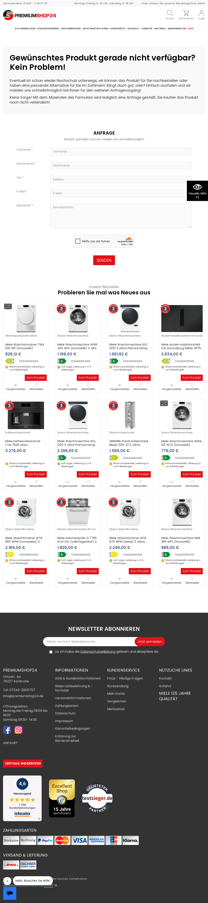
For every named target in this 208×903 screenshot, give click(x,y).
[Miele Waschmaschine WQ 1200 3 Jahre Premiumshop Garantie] (78, 415)
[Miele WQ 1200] (63, 457)
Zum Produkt (36, 378)
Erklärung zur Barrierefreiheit (67, 738)
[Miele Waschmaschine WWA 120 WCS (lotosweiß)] (182, 415)
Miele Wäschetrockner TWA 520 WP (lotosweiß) (24, 346)
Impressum (64, 721)
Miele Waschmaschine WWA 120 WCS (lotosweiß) (181, 443)
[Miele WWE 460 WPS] (63, 361)
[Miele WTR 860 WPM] (11, 554)
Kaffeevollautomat (17, 432)
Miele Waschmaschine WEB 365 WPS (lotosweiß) (180, 540)
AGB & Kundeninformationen (78, 678)
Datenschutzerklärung (97, 651)
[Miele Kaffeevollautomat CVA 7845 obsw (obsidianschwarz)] (26, 415)
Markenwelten (177, 28)
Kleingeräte (117, 28)
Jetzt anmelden (149, 641)
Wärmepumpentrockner (21, 335)
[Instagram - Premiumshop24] (18, 730)
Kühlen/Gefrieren (48, 28)
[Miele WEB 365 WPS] (167, 554)
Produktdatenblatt (28, 361)
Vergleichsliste (15, 389)
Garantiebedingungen (72, 728)
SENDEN (104, 260)
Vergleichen (116, 701)
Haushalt (133, 28)
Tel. (19, 178)
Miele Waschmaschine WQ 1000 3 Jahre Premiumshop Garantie (128, 348)
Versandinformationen (73, 698)
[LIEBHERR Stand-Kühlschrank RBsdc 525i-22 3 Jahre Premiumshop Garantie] (130, 415)
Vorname (23, 150)
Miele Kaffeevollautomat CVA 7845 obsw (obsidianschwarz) (22, 444)
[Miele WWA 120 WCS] (167, 457)
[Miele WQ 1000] (115, 361)
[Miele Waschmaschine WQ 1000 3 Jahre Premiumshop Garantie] (130, 318)
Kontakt (165, 678)
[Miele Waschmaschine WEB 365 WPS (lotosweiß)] (182, 512)
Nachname (25, 164)
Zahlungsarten (66, 705)
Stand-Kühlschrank (121, 432)
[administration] (56, 885)
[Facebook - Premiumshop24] (7, 730)
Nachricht (24, 205)
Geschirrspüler (71, 28)
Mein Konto (116, 693)
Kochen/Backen (25, 28)
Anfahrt (165, 686)
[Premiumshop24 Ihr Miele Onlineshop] (29, 15)
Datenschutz (65, 713)
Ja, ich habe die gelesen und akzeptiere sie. (106, 651)
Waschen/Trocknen (95, 28)
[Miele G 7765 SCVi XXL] (63, 554)
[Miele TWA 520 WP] (11, 361)
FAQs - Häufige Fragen (125, 678)
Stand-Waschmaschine (73, 335)
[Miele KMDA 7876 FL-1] (167, 361)
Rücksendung (117, 686)
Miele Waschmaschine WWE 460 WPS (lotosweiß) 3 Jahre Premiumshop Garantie (77, 348)
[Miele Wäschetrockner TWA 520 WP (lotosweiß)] (26, 318)
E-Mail (21, 191)
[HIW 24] (48, 886)
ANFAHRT (10, 743)
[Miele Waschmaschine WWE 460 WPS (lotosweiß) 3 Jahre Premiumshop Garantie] (78, 318)
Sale (190, 28)
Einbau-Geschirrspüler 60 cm (76, 529)
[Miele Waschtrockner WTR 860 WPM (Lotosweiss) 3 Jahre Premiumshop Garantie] (26, 512)
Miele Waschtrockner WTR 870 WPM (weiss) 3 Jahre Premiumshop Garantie (127, 541)
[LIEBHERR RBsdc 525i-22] (115, 457)
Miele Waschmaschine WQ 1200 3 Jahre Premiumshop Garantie (76, 444)
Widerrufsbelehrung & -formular (74, 688)
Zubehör (146, 28)
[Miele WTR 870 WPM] (115, 554)
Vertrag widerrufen (23, 763)
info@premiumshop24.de (23, 696)
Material (160, 28)
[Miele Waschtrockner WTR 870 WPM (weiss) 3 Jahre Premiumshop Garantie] (130, 512)
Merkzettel (36, 389)
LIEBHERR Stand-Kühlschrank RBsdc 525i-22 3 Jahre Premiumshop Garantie (128, 444)
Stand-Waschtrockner (19, 529)
